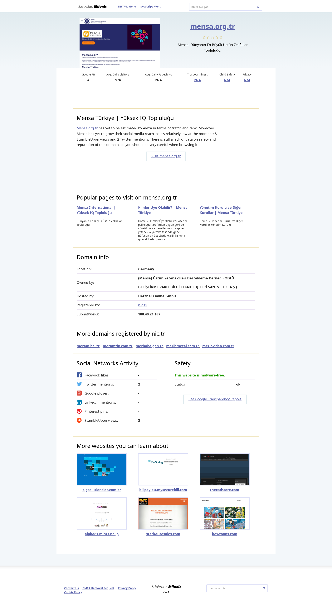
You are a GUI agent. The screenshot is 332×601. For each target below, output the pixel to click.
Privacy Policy (127, 588)
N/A (197, 80)
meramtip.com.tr (117, 346)
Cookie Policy (73, 592)
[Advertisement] (166, 95)
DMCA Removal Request (98, 588)
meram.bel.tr (88, 346)
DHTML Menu (127, 6)
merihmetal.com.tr (182, 346)
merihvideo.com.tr (218, 346)
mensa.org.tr (212, 26)
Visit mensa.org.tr (166, 156)
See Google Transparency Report (215, 399)
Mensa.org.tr (87, 128)
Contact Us (71, 588)
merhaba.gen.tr (149, 346)
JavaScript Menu (150, 6)
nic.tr (142, 305)
